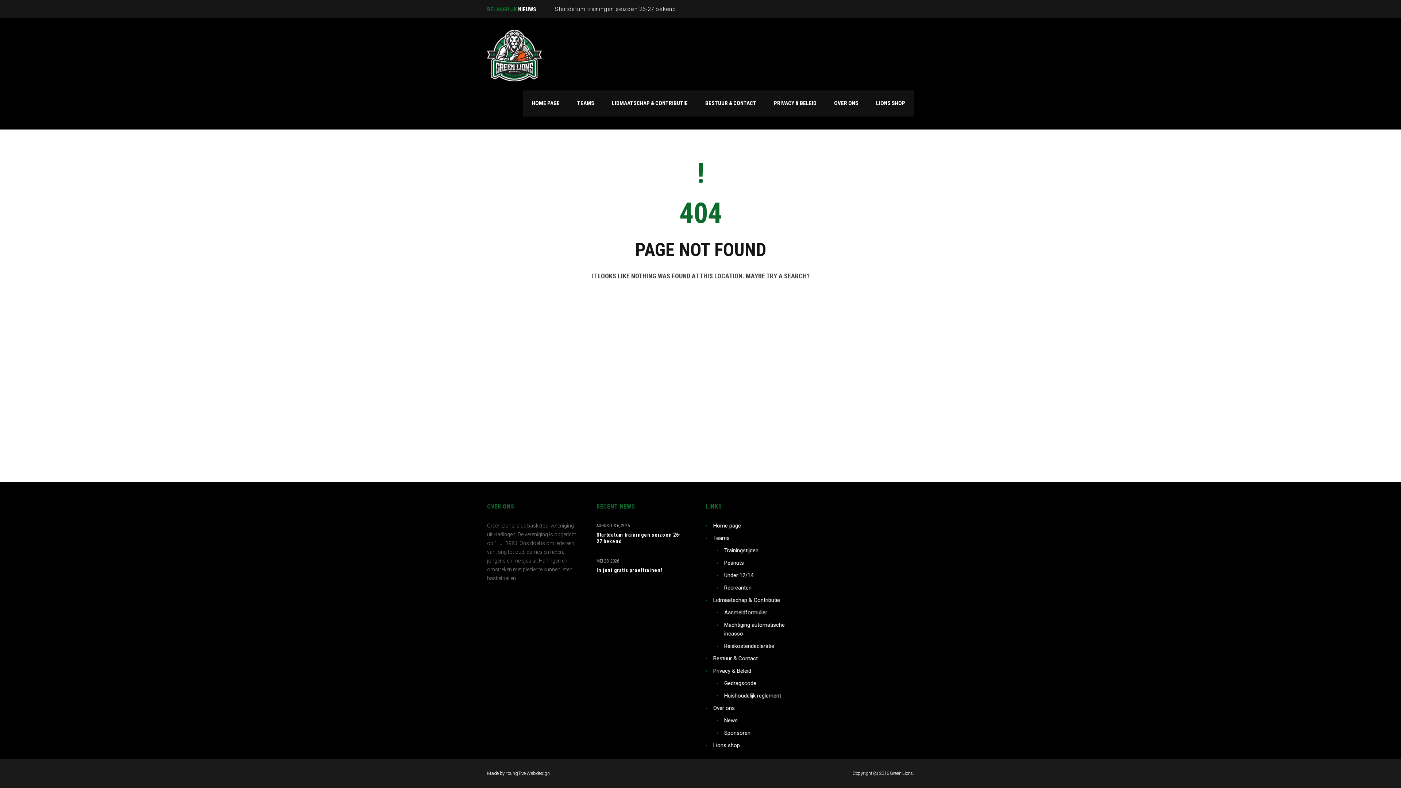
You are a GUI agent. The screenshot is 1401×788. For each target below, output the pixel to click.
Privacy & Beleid (732, 671)
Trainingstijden (741, 550)
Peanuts (734, 563)
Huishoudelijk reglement (752, 695)
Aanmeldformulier (745, 612)
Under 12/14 (738, 575)
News (731, 720)
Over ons (724, 708)
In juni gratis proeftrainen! (630, 570)
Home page (727, 525)
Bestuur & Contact (735, 658)
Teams (721, 538)
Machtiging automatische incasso (754, 629)
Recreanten (738, 587)
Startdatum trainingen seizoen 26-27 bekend (639, 538)
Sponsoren (737, 733)
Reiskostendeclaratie (749, 646)
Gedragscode (740, 683)
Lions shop (726, 745)
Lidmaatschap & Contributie (746, 600)
